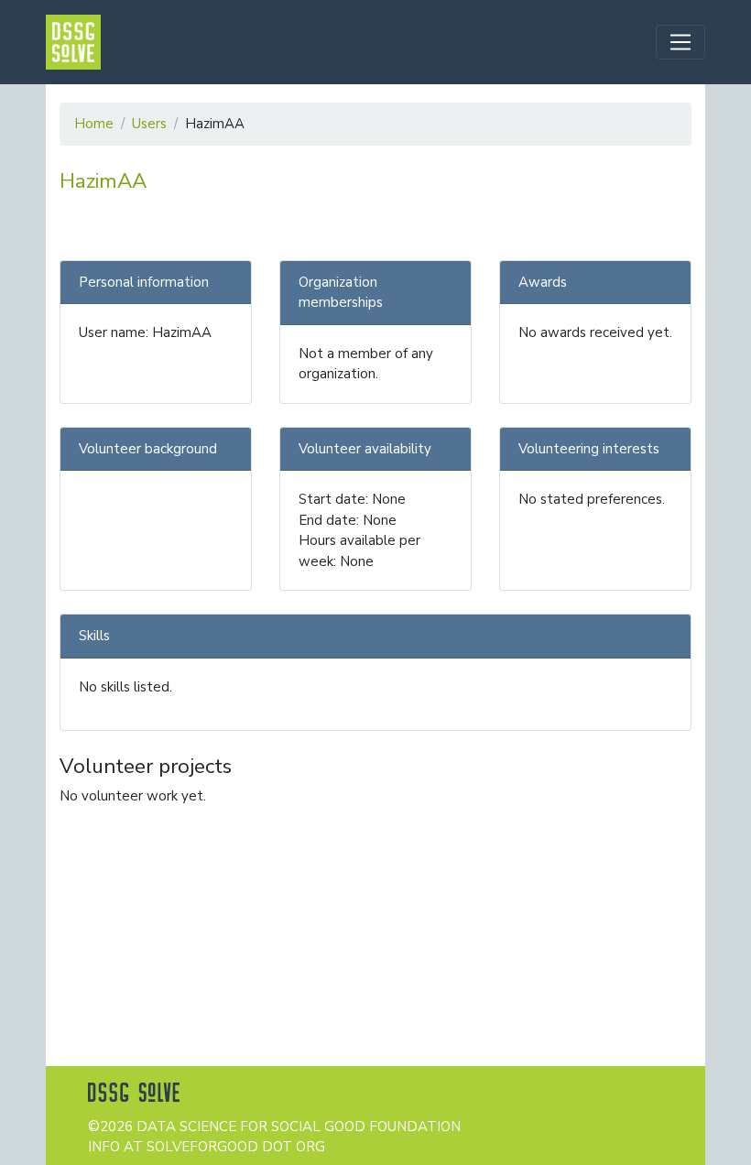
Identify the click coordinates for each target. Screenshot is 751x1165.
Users (149, 123)
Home (94, 123)
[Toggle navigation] (680, 42)
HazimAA (103, 181)
